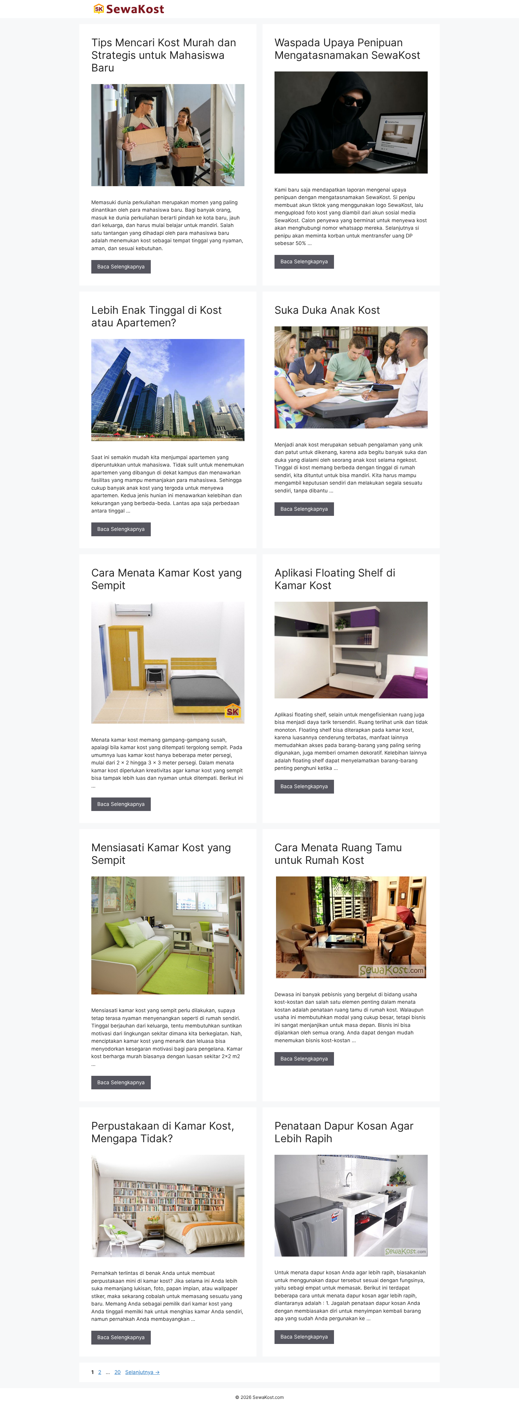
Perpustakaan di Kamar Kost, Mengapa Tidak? (162, 1132)
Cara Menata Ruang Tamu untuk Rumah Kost (338, 853)
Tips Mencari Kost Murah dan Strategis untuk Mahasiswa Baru (163, 55)
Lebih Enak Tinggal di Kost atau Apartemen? (156, 316)
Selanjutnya (142, 1372)
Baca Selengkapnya (121, 267)
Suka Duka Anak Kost (327, 310)
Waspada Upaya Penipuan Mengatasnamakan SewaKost (347, 48)
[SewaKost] (128, 9)
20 (118, 1372)
